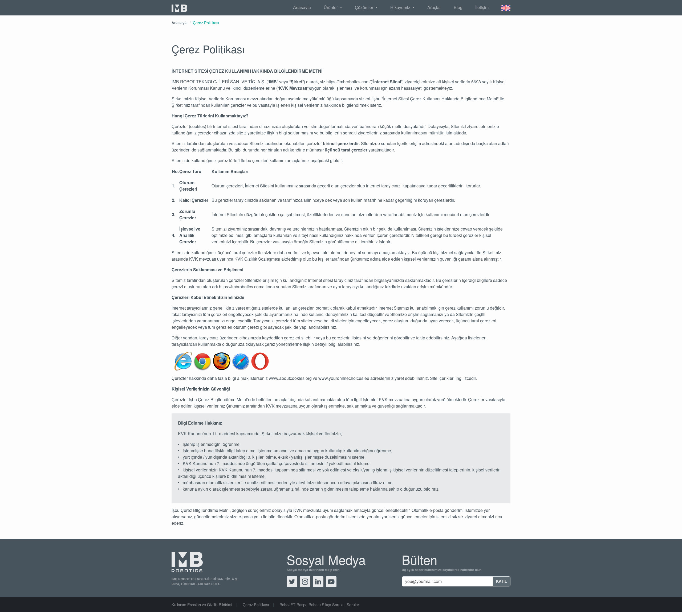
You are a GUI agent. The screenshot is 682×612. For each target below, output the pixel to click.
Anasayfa (302, 7)
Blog (458, 7)
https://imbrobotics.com (240, 287)
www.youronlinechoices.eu (343, 378)
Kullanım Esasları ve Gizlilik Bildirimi (202, 604)
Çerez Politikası (206, 22)
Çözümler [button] (364, 7)
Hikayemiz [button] (400, 7)
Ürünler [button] (331, 7)
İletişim (482, 7)
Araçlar (434, 7)
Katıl (501, 581)
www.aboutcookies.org (290, 378)
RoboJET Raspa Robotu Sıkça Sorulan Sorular (319, 604)
